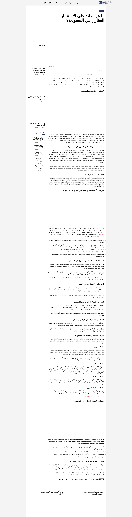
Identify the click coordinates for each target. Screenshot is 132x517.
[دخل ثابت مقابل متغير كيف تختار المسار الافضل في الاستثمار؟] (30, 167)
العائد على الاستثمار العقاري (77, 479)
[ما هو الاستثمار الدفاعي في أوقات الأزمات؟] (36, 112)
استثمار (43, 74)
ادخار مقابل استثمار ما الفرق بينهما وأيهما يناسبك (38, 146)
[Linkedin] (90, 26)
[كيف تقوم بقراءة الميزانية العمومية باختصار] (30, 160)
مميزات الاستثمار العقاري (63, 479)
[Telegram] (87, 26)
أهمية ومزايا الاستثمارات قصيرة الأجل (89, 396)
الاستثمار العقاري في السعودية (92, 479)
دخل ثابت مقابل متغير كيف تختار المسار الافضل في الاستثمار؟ (38, 167)
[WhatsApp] (93, 26)
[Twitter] (99, 26)
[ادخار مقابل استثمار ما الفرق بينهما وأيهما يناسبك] (36, 85)
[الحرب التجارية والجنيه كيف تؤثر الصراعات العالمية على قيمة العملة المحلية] (36, 57)
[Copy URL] (84, 26)
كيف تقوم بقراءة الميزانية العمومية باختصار (39, 160)
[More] (80, 26)
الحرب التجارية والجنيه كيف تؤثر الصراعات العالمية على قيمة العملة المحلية (37, 70)
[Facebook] (103, 26)
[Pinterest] (96, 26)
